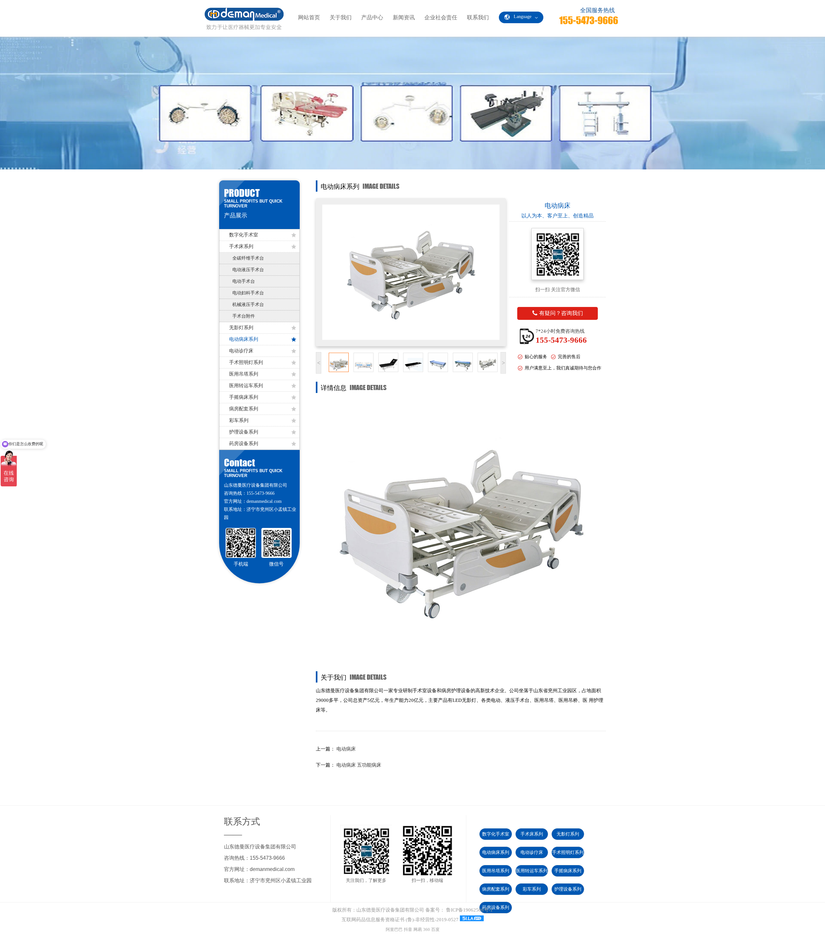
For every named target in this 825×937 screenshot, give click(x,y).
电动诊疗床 (241, 350)
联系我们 (478, 17)
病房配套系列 (243, 408)
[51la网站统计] (472, 919)
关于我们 (341, 17)
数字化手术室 (243, 234)
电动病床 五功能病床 (358, 765)
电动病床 (346, 748)
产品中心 (372, 17)
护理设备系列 (243, 432)
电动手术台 (243, 281)
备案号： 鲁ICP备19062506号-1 (459, 910)
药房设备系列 (243, 443)
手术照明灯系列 (246, 362)
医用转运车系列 (246, 385)
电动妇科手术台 (248, 293)
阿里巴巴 (394, 929)
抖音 (408, 929)
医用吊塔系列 (243, 374)
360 (426, 929)
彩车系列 (238, 420)
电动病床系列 (243, 339)
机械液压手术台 (248, 304)
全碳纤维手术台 (248, 258)
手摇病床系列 (243, 397)
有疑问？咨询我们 (561, 313)
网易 (417, 929)
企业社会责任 (440, 17)
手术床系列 (241, 246)
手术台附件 (243, 316)
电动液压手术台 (248, 269)
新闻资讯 (404, 17)
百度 (435, 929)
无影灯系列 (241, 327)
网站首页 (309, 17)
